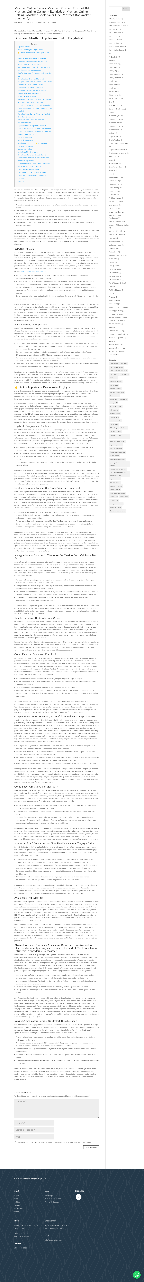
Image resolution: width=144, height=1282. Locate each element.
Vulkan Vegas (114, 428)
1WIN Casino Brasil (116, 22)
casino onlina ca (115, 119)
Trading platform (115, 311)
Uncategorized (40, 22)
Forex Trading (114, 188)
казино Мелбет (115, 490)
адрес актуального (116, 445)
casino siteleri (114, 130)
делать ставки (114, 456)
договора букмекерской (117, 459)
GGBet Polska (114, 191)
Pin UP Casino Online (117, 283)
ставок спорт (114, 500)
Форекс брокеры (115, 345)
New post (112, 238)
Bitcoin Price (113, 95)
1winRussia (113, 36)
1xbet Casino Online (116, 46)
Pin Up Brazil (114, 273)
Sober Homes (114, 300)
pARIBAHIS (113, 248)
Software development (117, 307)
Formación (18, 1208)
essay (111, 160)
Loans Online (114, 208)
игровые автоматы (116, 486)
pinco (111, 286)
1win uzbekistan (115, 33)
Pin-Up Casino (114, 417)
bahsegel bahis (114, 74)
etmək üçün (123, 399)
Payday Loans (114, 266)
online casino (114, 410)
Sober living (113, 304)
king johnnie (113, 205)
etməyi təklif (113, 403)
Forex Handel (114, 181)
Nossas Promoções (25, 149)
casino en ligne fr (115, 116)
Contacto (17, 1211)
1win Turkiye (113, 29)
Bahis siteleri (114, 64)
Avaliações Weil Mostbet (27, 96)
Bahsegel (112, 71)
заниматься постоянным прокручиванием (118, 474)
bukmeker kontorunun (117, 392)
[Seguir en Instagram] (78, 1197)
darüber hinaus (114, 396)
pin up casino (114, 276)
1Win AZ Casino (115, 19)
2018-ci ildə (113, 378)
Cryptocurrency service (117, 153)
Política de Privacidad (53, 1199)
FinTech (112, 170)
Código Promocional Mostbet (28, 169)
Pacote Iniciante (115, 414)
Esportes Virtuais (24, 47)
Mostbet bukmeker (116, 406)
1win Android (114, 364)
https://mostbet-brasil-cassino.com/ (34, 271)
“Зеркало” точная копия (117, 511)
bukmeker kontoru (115, 388)
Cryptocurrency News (117, 149)
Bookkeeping (113, 105)
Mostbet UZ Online (116, 234)
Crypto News (113, 136)
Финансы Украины (116, 338)
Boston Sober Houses (117, 109)
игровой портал (115, 482)
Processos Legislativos (26, 161)
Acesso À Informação (25, 140)
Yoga (16, 1199)
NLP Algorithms (114, 241)
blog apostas (114, 385)
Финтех (112, 341)
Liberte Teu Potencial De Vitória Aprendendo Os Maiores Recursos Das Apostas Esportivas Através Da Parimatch (34, 131)
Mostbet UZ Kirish (115, 231)
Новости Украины (116, 331)
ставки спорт (124, 497)
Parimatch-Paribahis (116, 255)
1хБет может (114, 374)
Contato (21, 181)
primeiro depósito (115, 421)
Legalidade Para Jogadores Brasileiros (32, 58)
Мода (111, 327)
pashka (111, 262)
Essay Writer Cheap (116, 167)
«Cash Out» (123, 428)
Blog (110, 102)
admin (19, 22)
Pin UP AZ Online (115, 269)
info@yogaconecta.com (53, 1240)
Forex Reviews (114, 184)
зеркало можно (115, 479)
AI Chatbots (113, 57)
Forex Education (115, 177)
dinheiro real (114, 399)
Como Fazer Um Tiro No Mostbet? (30, 88)
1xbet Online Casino (116, 50)
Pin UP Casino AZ (115, 280)
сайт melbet (114, 497)
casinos (112, 133)
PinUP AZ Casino (115, 290)
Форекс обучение (115, 348)
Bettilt (111, 81)
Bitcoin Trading (114, 98)
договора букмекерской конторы (117, 464)
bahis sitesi (113, 67)
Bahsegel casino (115, 78)
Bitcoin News (114, 91)
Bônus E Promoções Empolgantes (30, 50)
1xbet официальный (116, 367)
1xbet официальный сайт (118, 371)
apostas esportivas (116, 381)
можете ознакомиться (117, 493)
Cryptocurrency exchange (118, 143)
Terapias (17, 1205)
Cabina (17, 1202)
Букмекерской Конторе (117, 441)
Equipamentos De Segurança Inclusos (32, 126)
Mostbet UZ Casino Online (119, 225)
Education (112, 156)
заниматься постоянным (118, 469)
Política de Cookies (52, 1202)
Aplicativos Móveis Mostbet (28, 152)
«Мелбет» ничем (115, 431)
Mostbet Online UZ (116, 221)
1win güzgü (123, 364)
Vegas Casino (114, 424)
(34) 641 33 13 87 (20, 1248)
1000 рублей (124, 374)
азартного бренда (116, 448)
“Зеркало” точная (115, 507)
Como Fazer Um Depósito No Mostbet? (32, 172)
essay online (113, 163)
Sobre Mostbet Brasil (25, 137)
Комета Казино (115, 324)
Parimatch (113, 252)
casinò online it (114, 126)
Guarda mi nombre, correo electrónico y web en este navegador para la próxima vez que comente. (54, 1142)
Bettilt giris (113, 88)
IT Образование (115, 198)
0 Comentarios (53, 22)
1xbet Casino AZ (115, 43)
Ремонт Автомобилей (117, 334)
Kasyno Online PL (115, 201)
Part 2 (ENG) (113, 259)
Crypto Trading (114, 140)
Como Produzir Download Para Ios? (31, 79)
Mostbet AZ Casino (116, 212)
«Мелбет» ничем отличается (115, 436)
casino (111, 112)
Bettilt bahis (113, 85)
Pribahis (112, 297)
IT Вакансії (113, 195)
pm (110, 293)
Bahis (111, 60)
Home (16, 1196)
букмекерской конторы (117, 452)
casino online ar (115, 123)
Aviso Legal (49, 1196)
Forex (111, 174)
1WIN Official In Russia (117, 26)
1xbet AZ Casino (115, 40)
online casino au (115, 245)
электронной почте (116, 504)
